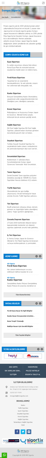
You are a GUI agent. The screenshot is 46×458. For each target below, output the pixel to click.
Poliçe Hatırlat (33, 371)
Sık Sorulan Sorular (14, 371)
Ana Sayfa (5, 17)
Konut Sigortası (23, 416)
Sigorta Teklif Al (32, 374)
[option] (23, 268)
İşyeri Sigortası (23, 411)
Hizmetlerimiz (16, 17)
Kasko (23, 405)
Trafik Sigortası (23, 408)
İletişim (13, 374)
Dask (23, 425)
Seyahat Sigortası (23, 414)
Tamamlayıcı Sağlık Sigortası (23, 422)
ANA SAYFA (13, 367)
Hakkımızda (33, 367)
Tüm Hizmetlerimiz (23, 295)
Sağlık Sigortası (23, 419)
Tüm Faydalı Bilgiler (23, 335)
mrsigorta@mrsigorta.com (19, 396)
